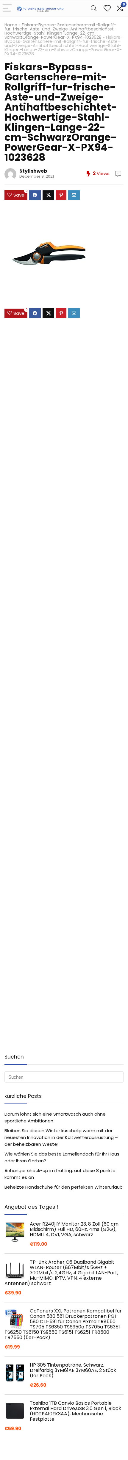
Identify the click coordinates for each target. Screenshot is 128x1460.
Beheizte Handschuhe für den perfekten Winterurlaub (63, 1187)
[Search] (94, 8)
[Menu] (7, 8)
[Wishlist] (107, 8)
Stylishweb (33, 171)
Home (10, 25)
